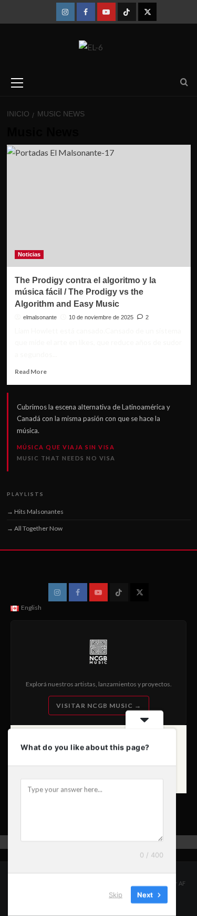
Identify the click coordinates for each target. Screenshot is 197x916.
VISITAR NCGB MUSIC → (98, 705)
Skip (115, 894)
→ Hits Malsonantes (35, 511)
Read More (31, 371)
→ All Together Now (35, 528)
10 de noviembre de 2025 (101, 317)
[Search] (184, 82)
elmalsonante (40, 317)
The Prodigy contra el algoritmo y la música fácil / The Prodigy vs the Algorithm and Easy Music (85, 292)
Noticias (29, 254)
